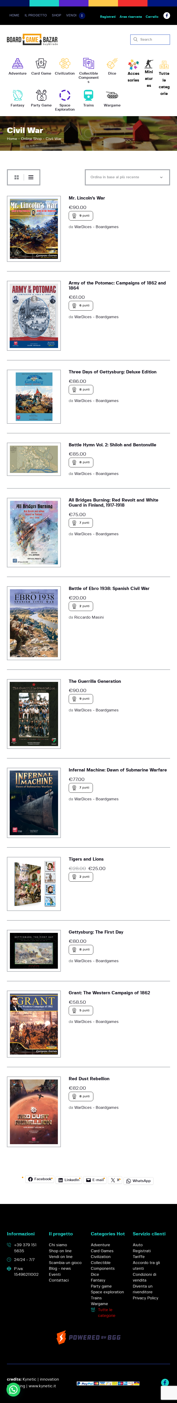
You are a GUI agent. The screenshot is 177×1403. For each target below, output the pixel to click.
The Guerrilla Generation (95, 681)
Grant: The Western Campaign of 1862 (109, 993)
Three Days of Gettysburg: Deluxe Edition (112, 372)
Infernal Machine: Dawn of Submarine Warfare (118, 770)
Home (12, 139)
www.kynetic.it (42, 1386)
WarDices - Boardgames (96, 227)
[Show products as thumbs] (17, 178)
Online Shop (31, 139)
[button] (13, 1390)
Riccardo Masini (89, 617)
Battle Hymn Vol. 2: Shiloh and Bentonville (112, 445)
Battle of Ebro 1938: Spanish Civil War (109, 589)
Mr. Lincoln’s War (87, 198)
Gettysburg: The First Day (96, 932)
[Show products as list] (31, 177)
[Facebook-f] (166, 15)
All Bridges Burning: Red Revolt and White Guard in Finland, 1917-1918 (113, 503)
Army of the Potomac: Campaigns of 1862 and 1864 (117, 285)
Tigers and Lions (86, 859)
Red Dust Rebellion (89, 1079)
